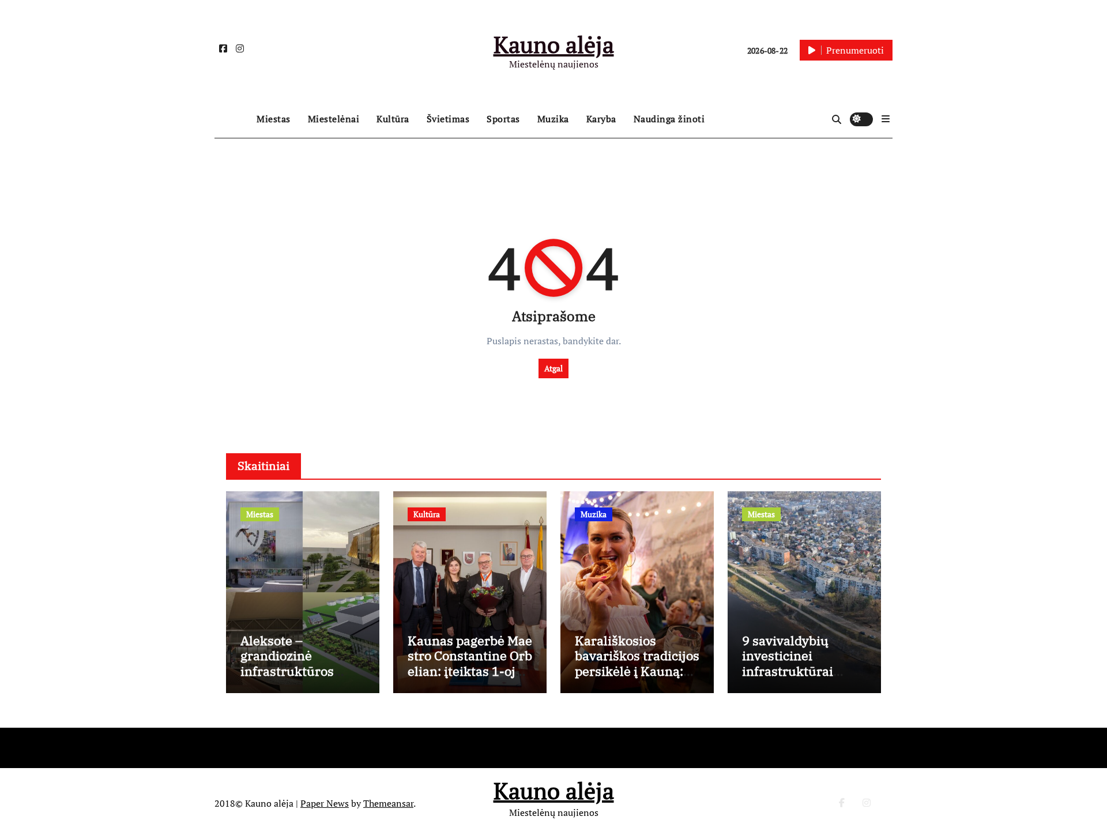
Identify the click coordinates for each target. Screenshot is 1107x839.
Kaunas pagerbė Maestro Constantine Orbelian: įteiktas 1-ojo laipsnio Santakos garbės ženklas (470, 671)
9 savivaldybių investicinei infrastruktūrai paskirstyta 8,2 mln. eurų (801, 671)
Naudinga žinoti (669, 118)
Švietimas (448, 118)
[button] (886, 119)
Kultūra (392, 118)
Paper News (324, 803)
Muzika (553, 118)
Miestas (274, 118)
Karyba (601, 118)
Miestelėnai (334, 118)
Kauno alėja (554, 44)
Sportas (503, 118)
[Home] (232, 119)
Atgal (553, 368)
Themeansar (388, 803)
